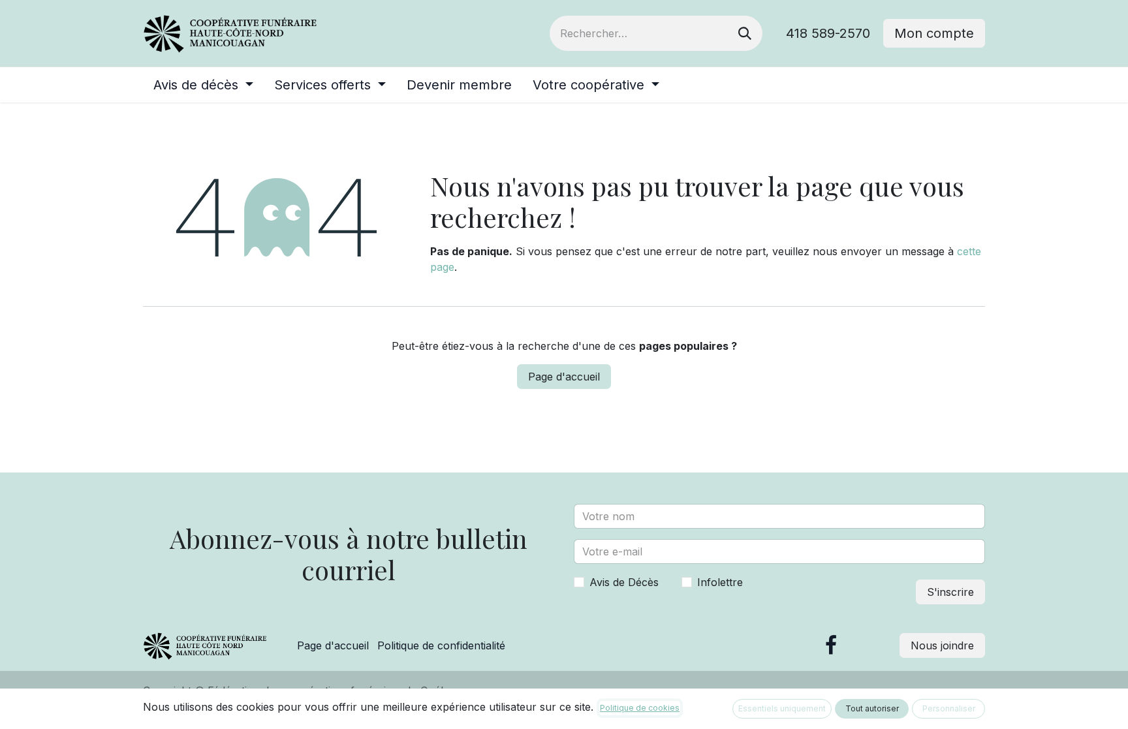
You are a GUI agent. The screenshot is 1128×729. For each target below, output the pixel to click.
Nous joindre (942, 645)
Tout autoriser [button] (872, 708)
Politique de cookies (640, 708)
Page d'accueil (564, 376)
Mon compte (934, 33)
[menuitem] (203, 85)
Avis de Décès (624, 582)
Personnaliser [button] (948, 708)
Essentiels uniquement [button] (782, 708)
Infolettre (720, 582)
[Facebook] (830, 645)
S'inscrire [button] (950, 591)
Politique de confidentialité (441, 645)
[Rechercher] (744, 33)
